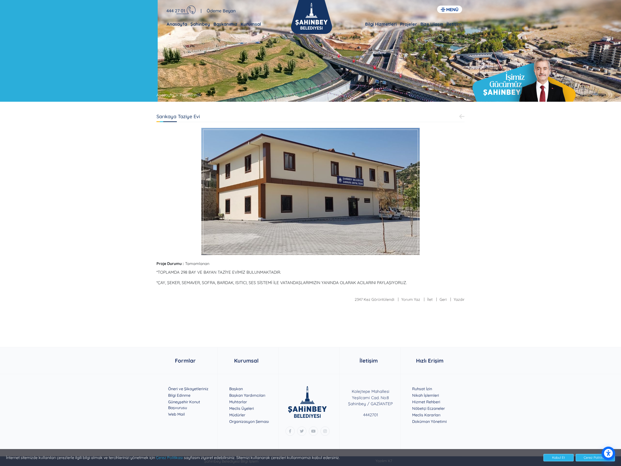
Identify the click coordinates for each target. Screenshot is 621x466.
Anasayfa (177, 24)
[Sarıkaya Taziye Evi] (310, 191)
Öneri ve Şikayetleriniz (188, 388)
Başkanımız (225, 24)
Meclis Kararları (426, 414)
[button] (449, 9)
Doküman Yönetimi (429, 421)
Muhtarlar (238, 401)
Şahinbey (200, 24)
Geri (443, 299)
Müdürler (237, 414)
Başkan (236, 388)
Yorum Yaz (410, 299)
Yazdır (459, 299)
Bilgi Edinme (179, 395)
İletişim (454, 24)
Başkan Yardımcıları (247, 395)
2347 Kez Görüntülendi (374, 299)
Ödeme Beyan (221, 11)
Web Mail (176, 414)
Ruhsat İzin (422, 388)
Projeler (408, 24)
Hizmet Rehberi (426, 401)
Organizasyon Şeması (249, 421)
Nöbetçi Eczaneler (428, 408)
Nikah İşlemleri (425, 395)
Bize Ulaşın (431, 24)
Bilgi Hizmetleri (381, 24)
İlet (430, 299)
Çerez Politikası (169, 457)
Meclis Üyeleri (241, 408)
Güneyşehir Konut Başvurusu (184, 404)
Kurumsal (251, 24)
